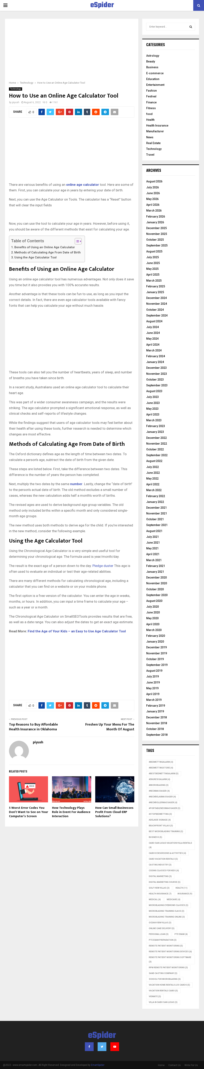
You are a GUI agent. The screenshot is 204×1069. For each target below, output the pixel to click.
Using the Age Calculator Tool (35, 257)
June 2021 (153, 542)
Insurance (185, 894)
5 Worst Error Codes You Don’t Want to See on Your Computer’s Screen (28, 812)
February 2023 (155, 426)
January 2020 (155, 641)
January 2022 (155, 501)
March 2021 (154, 560)
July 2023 (152, 397)
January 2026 (155, 222)
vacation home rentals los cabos (169, 985)
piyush (15, 102)
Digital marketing (160, 876)
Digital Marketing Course (164, 882)
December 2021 (156, 507)
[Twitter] (102, 1046)
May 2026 (152, 199)
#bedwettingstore (161, 768)
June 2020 (153, 612)
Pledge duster (102, 566)
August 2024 (154, 321)
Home (161, 1065)
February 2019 (155, 705)
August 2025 (154, 251)
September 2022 (157, 455)
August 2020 (154, 600)
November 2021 (156, 513)
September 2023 (157, 385)
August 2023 (154, 391)
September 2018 (157, 734)
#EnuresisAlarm (159, 779)
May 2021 (152, 548)
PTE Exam (181, 934)
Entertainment (155, 84)
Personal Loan (159, 934)
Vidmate (155, 996)
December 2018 (156, 717)
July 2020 (152, 606)
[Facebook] (89, 1046)
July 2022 (152, 467)
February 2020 (155, 635)
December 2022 (156, 437)
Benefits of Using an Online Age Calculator (44, 247)
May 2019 (152, 688)
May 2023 (152, 408)
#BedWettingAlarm (161, 762)
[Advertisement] (71, 52)
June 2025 (153, 263)
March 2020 (154, 630)
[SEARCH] (190, 27)
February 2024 (155, 356)
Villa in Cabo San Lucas (163, 1002)
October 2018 (155, 729)
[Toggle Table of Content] (76, 241)
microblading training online (167, 917)
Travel (150, 154)
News (149, 137)
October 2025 (155, 239)
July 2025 (152, 257)
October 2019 (155, 659)
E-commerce (155, 73)
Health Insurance (157, 125)
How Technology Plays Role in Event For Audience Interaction (71, 812)
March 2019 (154, 699)
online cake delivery (162, 928)
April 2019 (152, 694)
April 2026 (152, 204)
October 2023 (155, 379)
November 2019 (156, 653)
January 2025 (155, 292)
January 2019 (155, 711)
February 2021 (155, 566)
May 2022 (152, 478)
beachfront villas (161, 826)
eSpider (102, 5)
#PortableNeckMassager (164, 808)
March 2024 (154, 350)
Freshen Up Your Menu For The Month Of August (109, 727)
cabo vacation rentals (163, 859)
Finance (151, 102)
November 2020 (156, 583)
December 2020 (156, 577)
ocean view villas (160, 923)
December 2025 (156, 228)
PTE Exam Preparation (163, 940)
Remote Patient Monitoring (166, 946)
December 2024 (156, 298)
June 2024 (153, 332)
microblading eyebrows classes (168, 905)
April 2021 (152, 554)
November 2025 (156, 233)
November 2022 (156, 443)
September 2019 (157, 665)
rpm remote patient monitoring (168, 967)
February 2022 (155, 496)
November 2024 (156, 303)
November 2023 (156, 373)
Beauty (150, 61)
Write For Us (191, 1065)
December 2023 (156, 367)
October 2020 (155, 589)
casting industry (160, 865)
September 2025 (157, 245)
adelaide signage (160, 820)
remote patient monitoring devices (170, 951)
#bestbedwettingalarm (163, 773)
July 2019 (152, 676)
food (149, 114)
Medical (155, 899)
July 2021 (152, 536)
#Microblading (159, 785)
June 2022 (153, 472)
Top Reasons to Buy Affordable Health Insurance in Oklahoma (33, 727)
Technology (15, 89)
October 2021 (155, 519)
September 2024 (157, 315)
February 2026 (155, 216)
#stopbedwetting (160, 814)
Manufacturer (155, 131)
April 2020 (152, 624)
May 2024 (152, 338)
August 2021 (154, 531)
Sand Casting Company (163, 973)
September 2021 (157, 525)
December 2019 (156, 647)
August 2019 (154, 670)
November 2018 (156, 723)
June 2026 (153, 193)
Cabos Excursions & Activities (167, 853)
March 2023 (154, 420)
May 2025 (152, 268)
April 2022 (152, 484)
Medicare (173, 899)
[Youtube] (114, 1046)
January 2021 (155, 571)
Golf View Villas (159, 888)
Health (150, 119)
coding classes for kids (164, 870)
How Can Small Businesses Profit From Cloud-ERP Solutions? (114, 812)
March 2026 (154, 210)
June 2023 (153, 402)
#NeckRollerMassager (163, 802)
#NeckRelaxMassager (162, 797)
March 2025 (154, 280)
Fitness (151, 108)
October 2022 (155, 449)
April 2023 (152, 414)
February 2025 (155, 286)
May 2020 (152, 618)
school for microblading (165, 979)
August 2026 (154, 181)
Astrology (152, 55)
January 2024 (155, 362)
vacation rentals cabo (163, 991)
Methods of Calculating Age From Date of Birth (47, 252)
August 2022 (154, 461)
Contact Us (174, 1065)
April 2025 (152, 274)
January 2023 (155, 431)
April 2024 (152, 344)
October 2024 (155, 309)
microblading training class (166, 911)
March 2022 (154, 490)
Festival (151, 96)
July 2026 (152, 187)
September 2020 (157, 595)
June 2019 (153, 682)
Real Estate (153, 143)
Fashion (151, 90)
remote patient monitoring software (170, 959)
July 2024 (152, 327)
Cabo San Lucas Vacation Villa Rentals (170, 845)
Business (152, 67)
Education (152, 79)
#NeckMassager (159, 791)
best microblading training (166, 831)
